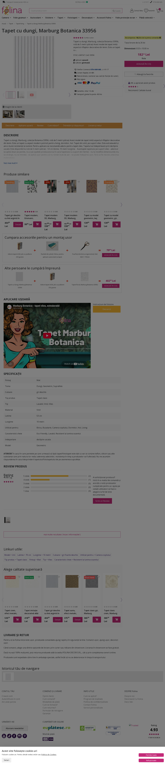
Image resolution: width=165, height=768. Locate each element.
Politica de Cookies (48, 754)
